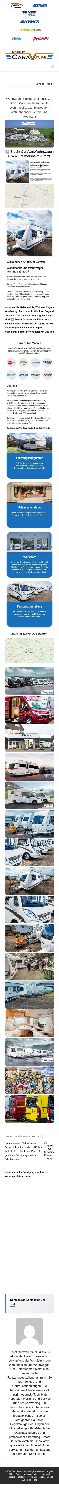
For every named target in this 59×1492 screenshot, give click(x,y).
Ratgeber (21, 1476)
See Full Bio (37, 1454)
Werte (36, 1474)
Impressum (27, 1474)
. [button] (5, 335)
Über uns (45, 1474)
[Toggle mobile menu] (52, 66)
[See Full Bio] (46, 1454)
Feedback (10, 1476)
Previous (39, 83)
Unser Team (15, 1474)
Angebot (50, 1471)
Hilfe (29, 1476)
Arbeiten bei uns (29, 1479)
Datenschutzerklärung (42, 1476)
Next (49, 83)
